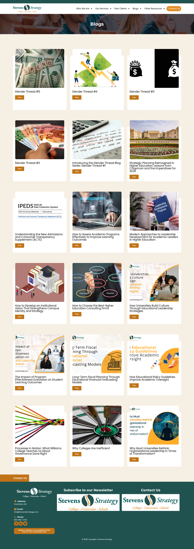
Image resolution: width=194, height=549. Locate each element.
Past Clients (120, 8)
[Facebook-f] (16, 523)
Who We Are (82, 8)
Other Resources (153, 8)
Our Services (101, 8)
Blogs (135, 8)
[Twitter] (25, 523)
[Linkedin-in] (20, 523)
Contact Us (174, 8)
